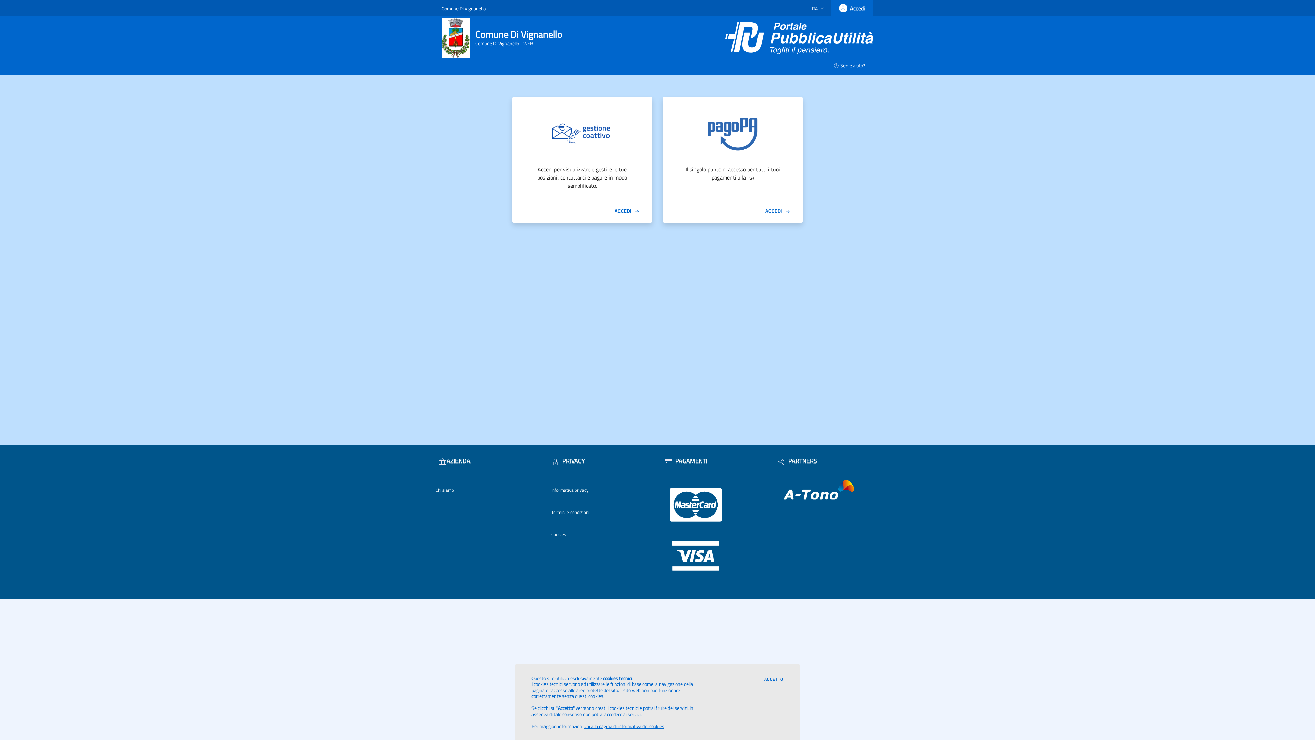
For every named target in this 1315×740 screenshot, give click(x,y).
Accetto (774, 679)
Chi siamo (445, 489)
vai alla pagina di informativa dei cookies (624, 726)
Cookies (558, 534)
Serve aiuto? (852, 65)
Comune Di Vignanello (464, 8)
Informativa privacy (569, 489)
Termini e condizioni (570, 512)
